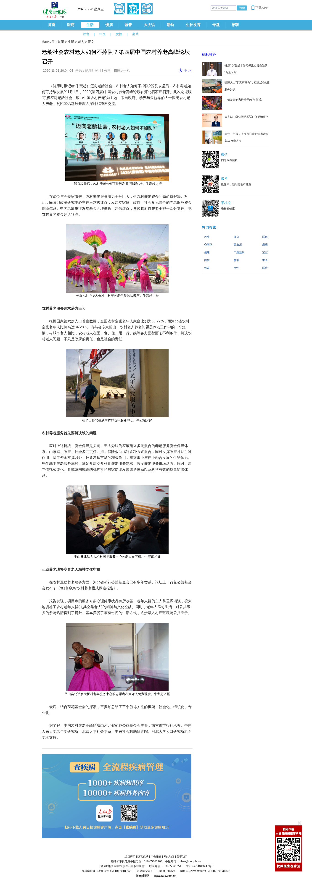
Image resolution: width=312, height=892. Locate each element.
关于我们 (182, 856)
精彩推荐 (209, 54)
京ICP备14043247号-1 (200, 866)
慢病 (109, 25)
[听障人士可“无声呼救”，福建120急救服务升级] (212, 85)
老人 (81, 42)
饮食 (86, 34)
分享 (107, 70)
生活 (90, 25)
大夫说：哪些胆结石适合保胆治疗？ (246, 116)
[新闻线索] (119, 8)
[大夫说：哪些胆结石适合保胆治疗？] (212, 120)
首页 (51, 25)
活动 (170, 25)
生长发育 (193, 25)
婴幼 (135, 34)
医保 (265, 236)
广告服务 (156, 856)
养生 (207, 236)
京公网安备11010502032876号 (156, 871)
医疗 (265, 267)
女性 (119, 34)
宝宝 (265, 252)
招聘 (235, 25)
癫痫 (265, 244)
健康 (207, 252)
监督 (128, 25)
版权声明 (129, 856)
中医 (102, 34)
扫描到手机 (122, 70)
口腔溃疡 (239, 252)
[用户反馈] (133, 8)
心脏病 (208, 244)
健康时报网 (93, 70)
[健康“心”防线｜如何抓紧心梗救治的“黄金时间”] (212, 68)
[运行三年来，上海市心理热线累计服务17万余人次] (212, 137)
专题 (216, 25)
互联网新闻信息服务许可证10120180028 (107, 871)
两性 (207, 260)
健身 (236, 236)
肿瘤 (236, 260)
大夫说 (149, 25)
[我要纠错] (147, 8)
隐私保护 (142, 856)
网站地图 (169, 856)
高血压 (238, 244)
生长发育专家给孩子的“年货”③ (243, 99)
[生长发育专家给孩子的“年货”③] (212, 103)
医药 (70, 25)
